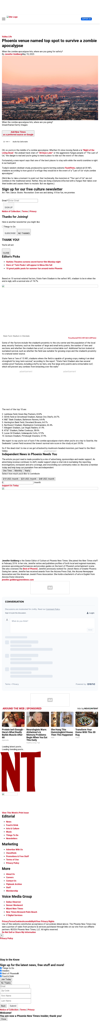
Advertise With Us (14, 849)
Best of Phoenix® (10, 973)
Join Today (6, 979)
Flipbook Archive (14, 884)
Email (5, 200)
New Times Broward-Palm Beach (21, 912)
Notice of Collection (11, 211)
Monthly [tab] (18, 470)
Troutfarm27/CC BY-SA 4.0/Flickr (82, 338)
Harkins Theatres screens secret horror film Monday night (33, 262)
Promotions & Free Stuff (17, 856)
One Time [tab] (7, 470)
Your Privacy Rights (45, 921)
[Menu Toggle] (3, 19)
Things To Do (12, 835)
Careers (10, 877)
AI (35, 921)
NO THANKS (24, 233)
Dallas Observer (13, 902)
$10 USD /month (10, 479)
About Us (10, 874)
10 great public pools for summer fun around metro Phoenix (34, 268)
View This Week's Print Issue (15, 812)
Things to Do (8, 968)
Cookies (18, 921)
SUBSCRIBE (10, 233)
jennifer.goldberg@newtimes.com (18, 579)
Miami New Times (14, 908)
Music (9, 832)
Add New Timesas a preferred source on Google (18, 133)
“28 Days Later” (46, 153)
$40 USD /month (46, 479)
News (8, 822)
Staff (8, 887)
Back (3, 1006)
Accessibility (28, 921)
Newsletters (11, 838)
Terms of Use (12, 859)
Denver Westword (14, 905)
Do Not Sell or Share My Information (19, 932)
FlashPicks (70, 168)
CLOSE (6, 253)
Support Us (86, 19)
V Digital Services (14, 915)
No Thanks (6, 983)
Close (3, 1019)
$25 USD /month (28, 479)
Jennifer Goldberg (13, 54)
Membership (12, 891)
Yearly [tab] (27, 470)
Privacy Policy (12, 863)
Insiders (5, 971)
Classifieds (11, 853)
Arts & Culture (12, 828)
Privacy (33, 211)
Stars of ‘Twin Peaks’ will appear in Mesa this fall (29, 265)
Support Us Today (10, 485)
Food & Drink (12, 825)
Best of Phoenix (30, 569)
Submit (13, 1006)
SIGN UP (9, 207)
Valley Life (7, 36)
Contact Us (11, 881)
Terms (25, 211)
